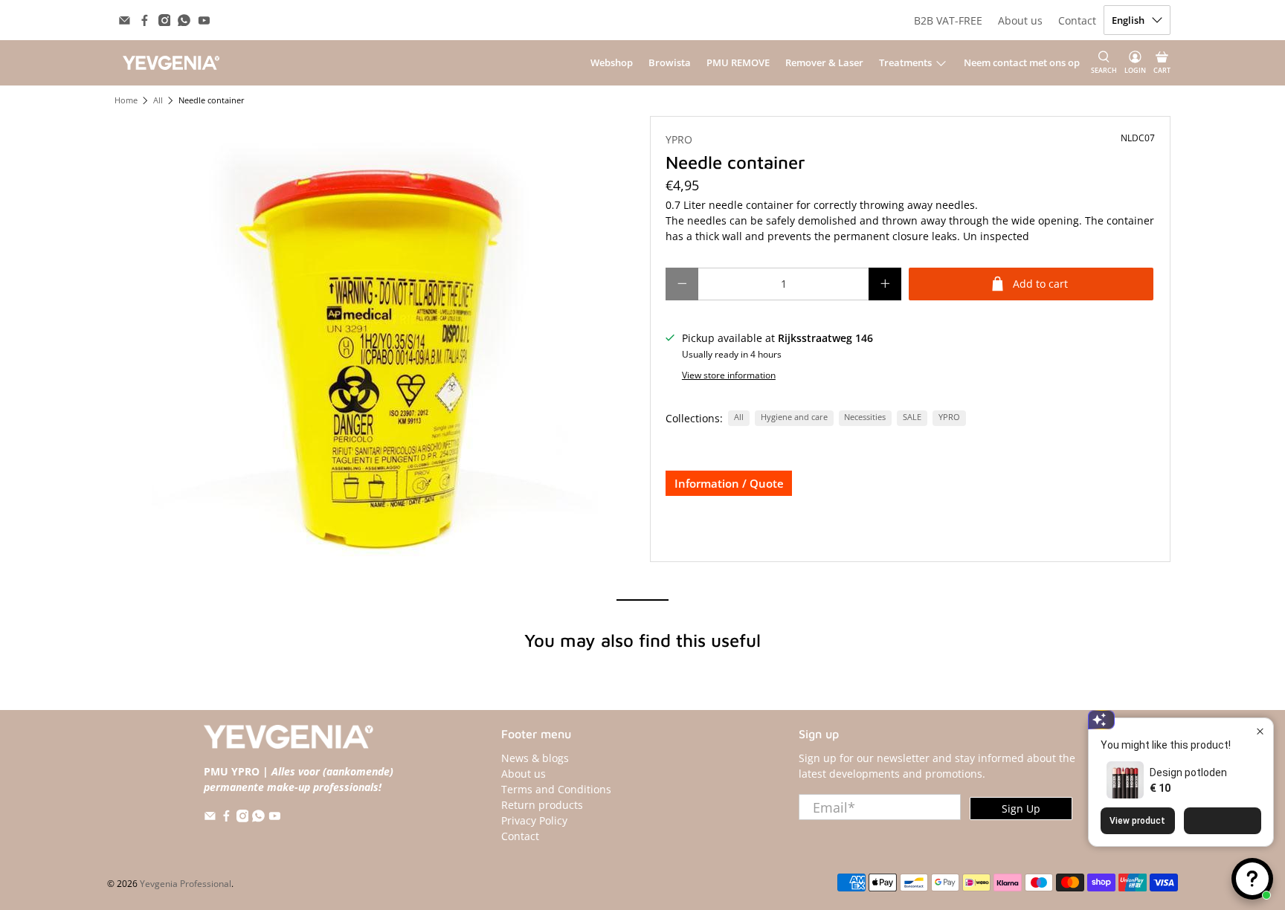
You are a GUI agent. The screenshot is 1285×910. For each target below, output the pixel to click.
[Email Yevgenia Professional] (124, 20)
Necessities (865, 417)
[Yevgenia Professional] (171, 62)
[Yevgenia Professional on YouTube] (204, 20)
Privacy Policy (534, 820)
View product (1137, 821)
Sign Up (1021, 808)
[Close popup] (1260, 731)
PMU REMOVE (738, 62)
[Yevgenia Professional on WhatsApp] (184, 20)
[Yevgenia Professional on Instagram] (164, 20)
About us (1020, 20)
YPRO (679, 139)
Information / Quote (729, 483)
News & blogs (535, 758)
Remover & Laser (824, 62)
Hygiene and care (794, 417)
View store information (729, 375)
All (158, 101)
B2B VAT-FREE (948, 20)
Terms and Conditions (556, 789)
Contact (1077, 20)
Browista (669, 62)
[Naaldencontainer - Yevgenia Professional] (375, 339)
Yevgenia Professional (185, 883)
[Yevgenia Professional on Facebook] (144, 20)
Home (126, 101)
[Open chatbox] (1252, 879)
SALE (912, 417)
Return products (542, 805)
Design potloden (1188, 772)
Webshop (611, 62)
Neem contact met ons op (1022, 62)
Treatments (905, 62)
